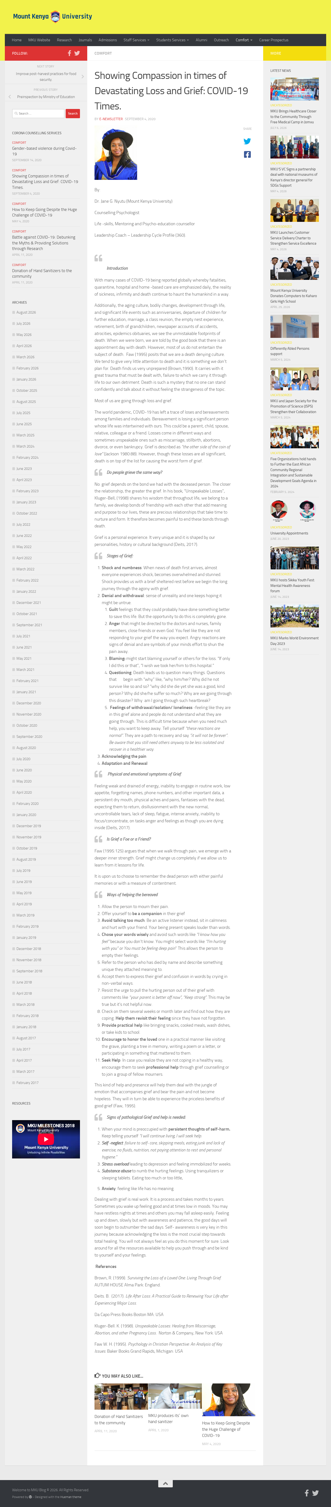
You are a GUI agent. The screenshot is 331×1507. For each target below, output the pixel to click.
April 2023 (24, 480)
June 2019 (24, 882)
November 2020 (28, 714)
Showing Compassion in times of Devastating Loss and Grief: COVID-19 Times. (45, 182)
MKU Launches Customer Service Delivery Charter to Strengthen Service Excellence (293, 238)
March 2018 (25, 1004)
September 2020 (29, 736)
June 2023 (24, 468)
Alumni (201, 40)
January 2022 (26, 591)
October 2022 (26, 513)
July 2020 (23, 759)
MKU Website (39, 40)
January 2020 (26, 815)
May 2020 (24, 781)
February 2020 (27, 803)
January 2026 (26, 379)
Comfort (242, 40)
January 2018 (26, 1027)
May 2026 (24, 335)
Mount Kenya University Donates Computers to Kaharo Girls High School (293, 296)
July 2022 (23, 524)
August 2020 (26, 748)
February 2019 (27, 926)
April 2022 (24, 558)
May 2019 (24, 893)
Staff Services (135, 40)
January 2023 (26, 502)
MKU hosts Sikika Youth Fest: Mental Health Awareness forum (292, 585)
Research (64, 40)
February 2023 (27, 491)
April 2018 (24, 993)
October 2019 (26, 848)
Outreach (221, 40)
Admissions (108, 40)
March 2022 (25, 569)
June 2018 (24, 982)
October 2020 (26, 725)
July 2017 (23, 1049)
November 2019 (28, 837)
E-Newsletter (111, 119)
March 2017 (25, 1071)
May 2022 (24, 547)
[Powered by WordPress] (30, 1497)
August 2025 (26, 402)
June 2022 (24, 535)
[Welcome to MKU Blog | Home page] (52, 17)
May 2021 (24, 658)
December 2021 (28, 602)
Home (17, 40)
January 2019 (26, 937)
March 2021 (25, 669)
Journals (85, 40)
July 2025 (23, 413)
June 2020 (24, 770)
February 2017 (27, 1083)
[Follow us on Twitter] (77, 53)
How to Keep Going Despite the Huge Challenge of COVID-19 (226, 1429)
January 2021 (26, 692)
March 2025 (25, 435)
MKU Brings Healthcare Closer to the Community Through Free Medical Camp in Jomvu (293, 116)
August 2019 (26, 859)
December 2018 (28, 949)
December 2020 (28, 703)
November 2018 (28, 960)
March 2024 (25, 446)
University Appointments (289, 533)
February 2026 (27, 368)
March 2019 (25, 915)
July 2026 (23, 323)
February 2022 (27, 580)
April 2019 (24, 904)
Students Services (170, 40)
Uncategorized (281, 105)
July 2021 (23, 636)
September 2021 (29, 625)
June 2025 (24, 424)
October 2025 (26, 390)
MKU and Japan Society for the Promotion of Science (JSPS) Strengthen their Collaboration (293, 406)
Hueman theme (70, 1497)
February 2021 (27, 681)
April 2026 (24, 346)
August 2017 (26, 1038)
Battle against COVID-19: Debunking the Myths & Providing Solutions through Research (43, 243)
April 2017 (24, 1060)
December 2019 (28, 826)
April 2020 (24, 792)
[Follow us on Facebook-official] (69, 53)
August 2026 (26, 312)
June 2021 (24, 647)
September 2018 (29, 971)
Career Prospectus (273, 40)
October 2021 (26, 614)
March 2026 (25, 357)
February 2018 (27, 1016)
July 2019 (23, 870)
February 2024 (27, 457)
